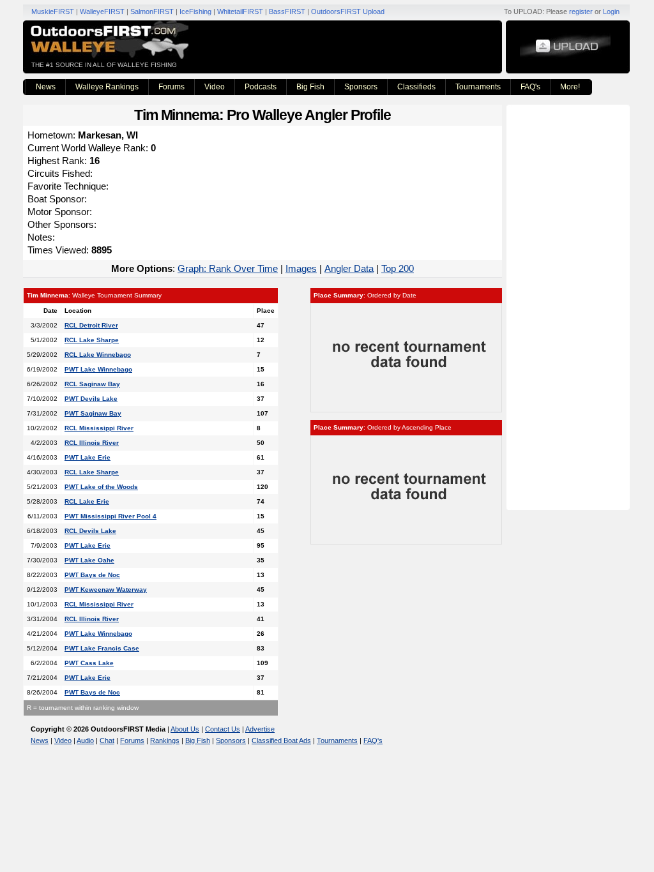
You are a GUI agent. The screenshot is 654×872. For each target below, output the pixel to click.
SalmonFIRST (152, 11)
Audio (85, 740)
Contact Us (222, 729)
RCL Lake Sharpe (92, 339)
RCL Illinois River (92, 442)
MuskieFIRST (52, 11)
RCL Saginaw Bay (92, 383)
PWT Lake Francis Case (102, 648)
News (46, 86)
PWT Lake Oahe (89, 560)
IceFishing (195, 11)
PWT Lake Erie (87, 457)
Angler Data (349, 268)
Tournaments (478, 86)
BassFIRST (287, 11)
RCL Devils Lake (90, 530)
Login (611, 11)
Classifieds (416, 86)
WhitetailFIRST (240, 11)
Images (301, 268)
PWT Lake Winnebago (98, 369)
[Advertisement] (570, 306)
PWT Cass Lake (89, 662)
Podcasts (261, 86)
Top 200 (397, 268)
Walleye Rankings (107, 86)
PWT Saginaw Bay (93, 413)
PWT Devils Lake (91, 398)
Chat (107, 740)
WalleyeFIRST (102, 11)
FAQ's (530, 86)
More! (570, 86)
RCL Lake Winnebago (98, 354)
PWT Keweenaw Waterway (106, 589)
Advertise (260, 729)
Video (214, 86)
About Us (185, 729)
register (581, 11)
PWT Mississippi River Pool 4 (110, 516)
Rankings (164, 740)
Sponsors (360, 86)
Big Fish (310, 86)
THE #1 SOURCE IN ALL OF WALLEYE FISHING (104, 64)
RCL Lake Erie (87, 501)
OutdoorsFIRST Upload (347, 11)
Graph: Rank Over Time (228, 268)
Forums (171, 86)
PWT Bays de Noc (92, 574)
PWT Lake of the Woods (101, 486)
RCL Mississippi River (99, 428)
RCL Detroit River (91, 325)
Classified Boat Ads (281, 740)
